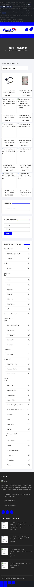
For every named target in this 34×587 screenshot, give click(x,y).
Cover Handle (11, 390)
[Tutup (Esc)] (13, 582)
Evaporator (10, 340)
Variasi (6, 379)
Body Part (7, 263)
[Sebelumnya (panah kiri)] (1, 585)
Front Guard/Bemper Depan (15, 405)
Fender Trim (11, 400)
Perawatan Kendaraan (10, 314)
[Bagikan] (9, 582)
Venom (9, 258)
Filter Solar (10, 299)
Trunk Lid (10, 455)
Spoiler (9, 268)
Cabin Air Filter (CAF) (13, 325)
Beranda (7, 51)
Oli (8, 309)
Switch (9, 429)
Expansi (9, 345)
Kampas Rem (11, 374)
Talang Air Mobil (12, 434)
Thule (9, 445)
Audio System (8, 249)
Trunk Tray (10, 460)
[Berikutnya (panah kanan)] (5, 585)
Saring (8, 233)
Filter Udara (10, 304)
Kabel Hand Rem (12, 364)
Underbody (7, 349)
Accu (9, 280)
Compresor (10, 330)
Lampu (9, 419)
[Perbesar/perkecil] (1, 582)
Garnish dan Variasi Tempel (15, 410)
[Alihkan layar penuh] (5, 582)
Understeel (15, 51)
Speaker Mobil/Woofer (14, 254)
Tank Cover (10, 441)
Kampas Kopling (12, 369)
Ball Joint (10, 354)
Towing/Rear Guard (13, 450)
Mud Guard (10, 424)
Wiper (9, 465)
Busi (8, 285)
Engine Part (7, 273)
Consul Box (10, 385)
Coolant (9, 289)
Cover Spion (11, 395)
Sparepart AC (8, 319)
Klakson (9, 414)
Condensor (10, 335)
